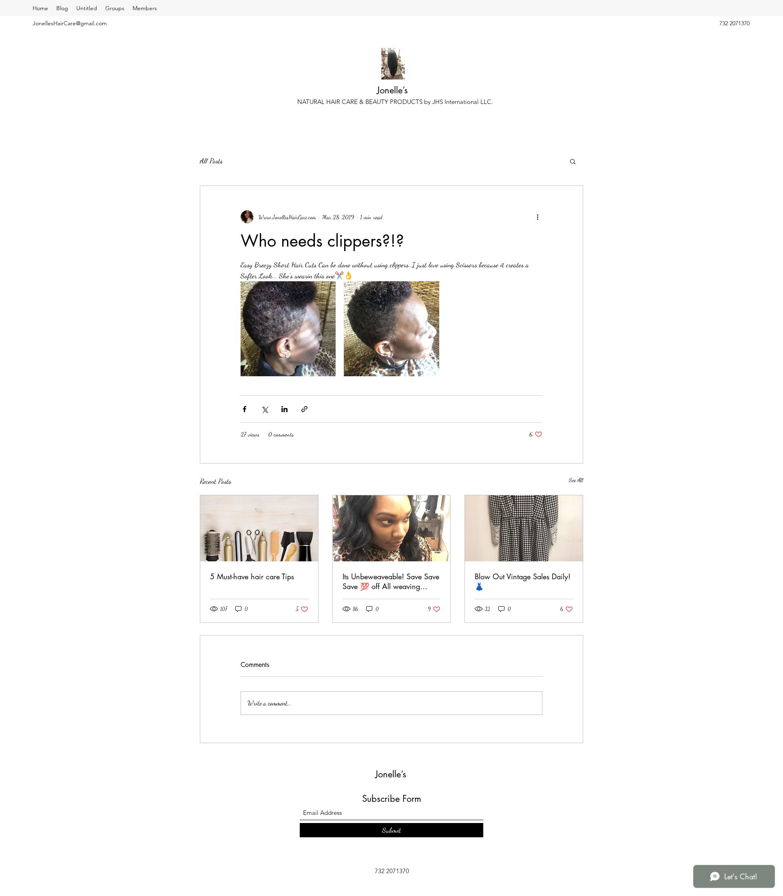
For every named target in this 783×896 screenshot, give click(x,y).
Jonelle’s (394, 90)
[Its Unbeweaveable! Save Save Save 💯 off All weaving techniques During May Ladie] (392, 528)
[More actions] (537, 217)
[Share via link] (304, 409)
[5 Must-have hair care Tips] (259, 528)
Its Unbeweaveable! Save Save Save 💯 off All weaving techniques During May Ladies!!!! (391, 581)
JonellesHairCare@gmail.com (70, 23)
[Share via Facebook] (244, 409)
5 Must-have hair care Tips (252, 576)
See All (576, 480)
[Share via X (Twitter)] (264, 409)
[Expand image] (288, 328)
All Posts (211, 160)
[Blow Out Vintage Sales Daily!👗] (524, 528)
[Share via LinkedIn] (284, 409)
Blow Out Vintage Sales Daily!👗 (523, 581)
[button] (573, 161)
